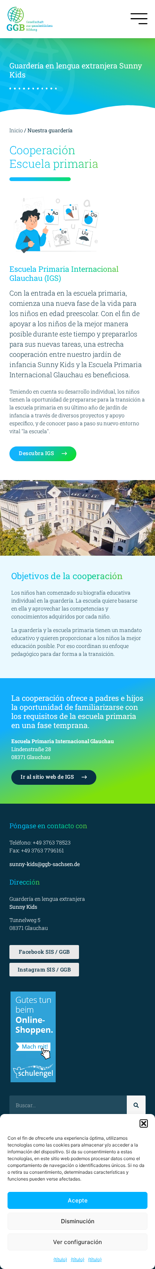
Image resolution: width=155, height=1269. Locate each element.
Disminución (77, 1221)
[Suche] (136, 1104)
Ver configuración (77, 1242)
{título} (60, 1259)
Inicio (16, 130)
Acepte (78, 1200)
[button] (143, 1123)
